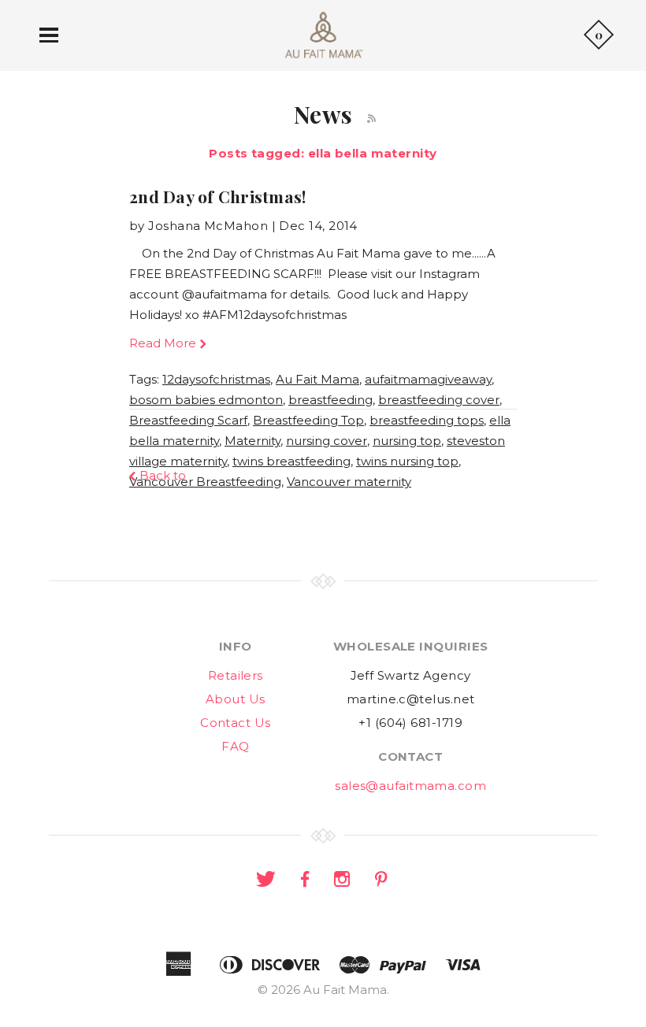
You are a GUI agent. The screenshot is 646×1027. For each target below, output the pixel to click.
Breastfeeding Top (308, 420)
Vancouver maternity (349, 481)
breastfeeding (330, 399)
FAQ (235, 746)
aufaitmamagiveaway (428, 379)
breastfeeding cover (438, 399)
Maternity (252, 440)
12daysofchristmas (216, 379)
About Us (235, 698)
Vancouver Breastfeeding (205, 481)
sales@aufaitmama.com (410, 785)
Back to (162, 475)
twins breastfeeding (291, 461)
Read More (162, 343)
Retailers (235, 675)
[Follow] (371, 118)
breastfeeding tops (426, 420)
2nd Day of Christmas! (217, 196)
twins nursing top (407, 461)
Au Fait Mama (317, 379)
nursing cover (326, 440)
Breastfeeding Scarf (188, 420)
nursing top (407, 440)
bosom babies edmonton (206, 399)
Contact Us (235, 722)
